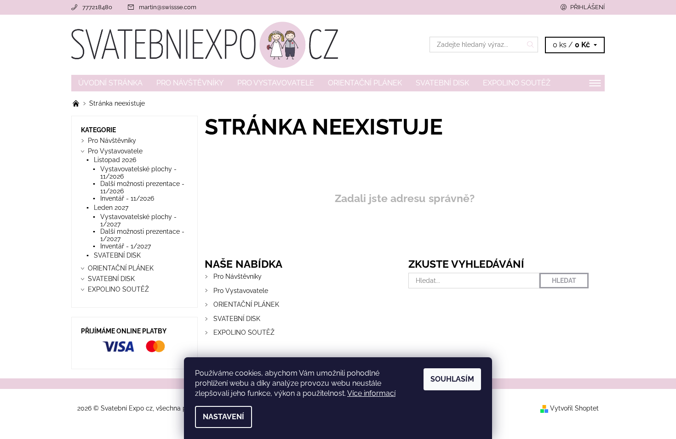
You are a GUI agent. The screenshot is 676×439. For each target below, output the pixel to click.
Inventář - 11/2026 (127, 198)
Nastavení (223, 416)
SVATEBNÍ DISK (442, 83)
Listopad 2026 (115, 159)
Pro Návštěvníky (189, 83)
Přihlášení (587, 7)
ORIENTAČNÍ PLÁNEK (365, 83)
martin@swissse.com (167, 7)
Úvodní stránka (110, 83)
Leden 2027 (111, 207)
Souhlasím (452, 379)
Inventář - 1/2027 (125, 246)
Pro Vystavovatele (275, 83)
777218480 (97, 7)
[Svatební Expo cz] (204, 44)
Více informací (371, 393)
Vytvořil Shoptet (574, 408)
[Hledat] (530, 44)
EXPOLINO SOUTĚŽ (516, 83)
